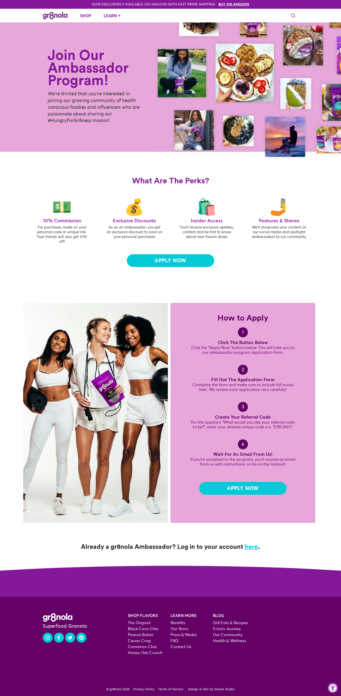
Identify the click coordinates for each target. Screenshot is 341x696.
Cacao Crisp (139, 640)
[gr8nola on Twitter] (70, 638)
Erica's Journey (227, 628)
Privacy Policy (144, 689)
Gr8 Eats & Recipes (230, 622)
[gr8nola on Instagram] (48, 638)
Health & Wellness (229, 640)
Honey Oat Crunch (145, 652)
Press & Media (183, 634)
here (251, 546)
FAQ (174, 640)
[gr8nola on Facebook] (59, 638)
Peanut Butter (141, 634)
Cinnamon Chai (142, 646)
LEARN (110, 15)
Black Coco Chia (143, 628)
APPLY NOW (170, 260)
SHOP (85, 15)
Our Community (227, 634)
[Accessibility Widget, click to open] (333, 688)
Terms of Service (170, 689)
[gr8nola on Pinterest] (81, 638)
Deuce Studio (224, 689)
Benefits (177, 622)
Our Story (179, 628)
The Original (139, 622)
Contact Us (180, 646)
